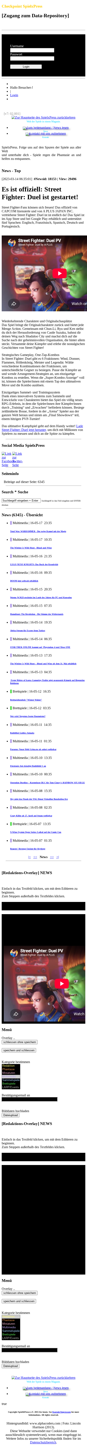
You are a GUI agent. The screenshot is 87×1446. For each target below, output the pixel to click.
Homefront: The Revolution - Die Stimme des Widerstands (36, 614)
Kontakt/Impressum (61, 1412)
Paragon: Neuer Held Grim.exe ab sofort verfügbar (33, 749)
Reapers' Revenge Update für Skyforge (27, 849)
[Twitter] (17, 465)
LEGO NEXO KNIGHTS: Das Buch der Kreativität (34, 564)
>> (52, 857)
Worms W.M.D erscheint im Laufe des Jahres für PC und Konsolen (41, 597)
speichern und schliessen (18, 1050)
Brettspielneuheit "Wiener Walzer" (26, 700)
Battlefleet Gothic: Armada (22, 733)
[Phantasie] (11, 1069)
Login (14, 95)
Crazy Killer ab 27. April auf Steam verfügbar (31, 816)
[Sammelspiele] (11, 1080)
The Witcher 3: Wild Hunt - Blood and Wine (31, 548)
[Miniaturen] (11, 1073)
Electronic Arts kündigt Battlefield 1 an (28, 766)
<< (35, 857)
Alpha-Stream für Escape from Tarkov (27, 630)
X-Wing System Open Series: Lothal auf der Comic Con (35, 832)
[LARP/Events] (11, 1087)
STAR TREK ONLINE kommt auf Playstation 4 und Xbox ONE (40, 647)
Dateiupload (10, 1115)
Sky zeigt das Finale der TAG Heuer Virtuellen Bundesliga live (39, 799)
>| (57, 857)
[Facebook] (9, 465)
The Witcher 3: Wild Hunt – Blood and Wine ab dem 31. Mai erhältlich (43, 663)
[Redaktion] (11, 1066)
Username (17, 46)
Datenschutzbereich (43, 1442)
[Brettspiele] (11, 1084)
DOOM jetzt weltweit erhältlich (24, 581)
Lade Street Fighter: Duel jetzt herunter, (42, 428)
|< (29, 857)
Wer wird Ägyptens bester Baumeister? (27, 716)
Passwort (16, 54)
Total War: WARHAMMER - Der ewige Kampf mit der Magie (38, 531)
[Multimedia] (11, 1076)
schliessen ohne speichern (19, 1042)
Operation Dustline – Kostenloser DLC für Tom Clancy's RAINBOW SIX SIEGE (47, 782)
